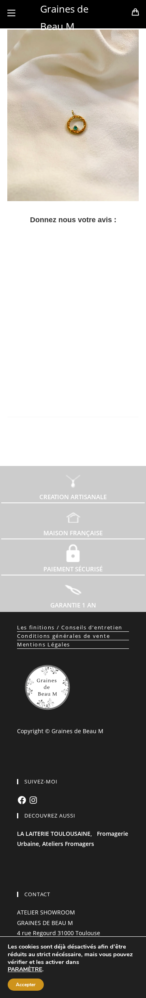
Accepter (26, 984)
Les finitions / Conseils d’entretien (69, 627)
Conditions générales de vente (63, 636)
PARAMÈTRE (25, 969)
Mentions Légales (43, 644)
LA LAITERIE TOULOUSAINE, (54, 833)
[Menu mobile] (11, 13)
